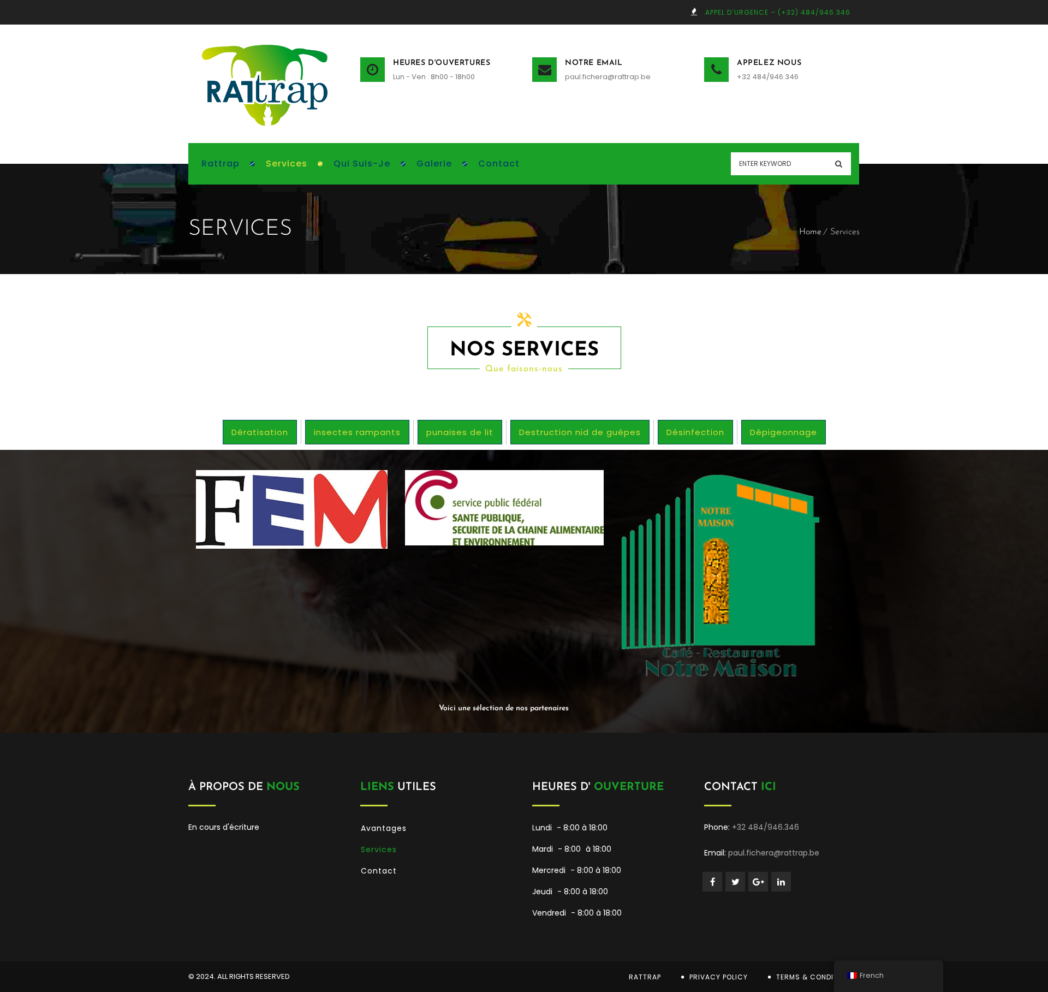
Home (810, 232)
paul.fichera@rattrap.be (608, 77)
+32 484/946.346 (768, 77)
